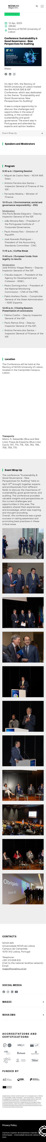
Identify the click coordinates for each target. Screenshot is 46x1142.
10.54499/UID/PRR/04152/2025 (12, 1105)
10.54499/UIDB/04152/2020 (10, 1102)
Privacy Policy (9, 1125)
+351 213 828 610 (11, 960)
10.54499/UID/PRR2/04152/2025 (12, 1107)
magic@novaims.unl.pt (14, 968)
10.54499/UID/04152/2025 (10, 1100)
